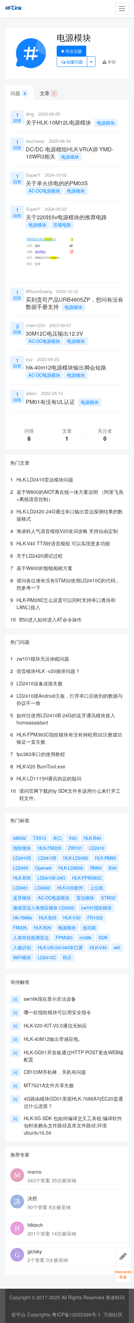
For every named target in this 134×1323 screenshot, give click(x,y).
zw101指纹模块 (96, 907)
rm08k (85, 937)
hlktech (35, 1224)
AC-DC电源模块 (44, 190)
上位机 (96, 887)
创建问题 (74, 62)
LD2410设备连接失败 (39, 683)
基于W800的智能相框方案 (44, 568)
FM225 (20, 927)
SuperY (33, 175)
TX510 (39, 838)
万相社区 (113, 1314)
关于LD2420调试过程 (39, 555)
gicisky (34, 1251)
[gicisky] (17, 1255)
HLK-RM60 (105, 858)
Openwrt (43, 867)
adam (31, 393)
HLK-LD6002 (70, 867)
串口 (57, 838)
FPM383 (64, 937)
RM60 (96, 867)
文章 (47, 93)
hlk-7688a (22, 917)
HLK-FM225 (49, 848)
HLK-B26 (42, 927)
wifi (117, 947)
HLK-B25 (47, 917)
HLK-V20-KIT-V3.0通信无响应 (55, 1025)
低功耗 (89, 927)
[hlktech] (17, 1228)
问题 (18, 93)
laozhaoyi (35, 141)
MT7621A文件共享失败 (49, 1085)
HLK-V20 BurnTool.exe (40, 766)
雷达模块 (85, 897)
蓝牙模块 (22, 897)
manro (34, 1171)
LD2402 (42, 887)
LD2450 (20, 867)
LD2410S (22, 858)
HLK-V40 (98, 947)
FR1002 (95, 917)
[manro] (17, 1175)
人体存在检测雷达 (31, 937)
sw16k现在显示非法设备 (50, 998)
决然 (32, 1198)
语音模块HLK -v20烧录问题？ (48, 671)
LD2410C (47, 957)
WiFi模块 (22, 957)
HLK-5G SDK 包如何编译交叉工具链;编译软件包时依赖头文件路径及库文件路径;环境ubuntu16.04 (73, 1125)
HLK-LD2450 (75, 858)
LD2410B (47, 858)
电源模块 (106, 122)
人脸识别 (22, 947)
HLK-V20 (71, 917)
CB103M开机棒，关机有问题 (55, 1071)
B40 (112, 867)
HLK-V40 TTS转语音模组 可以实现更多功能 (63, 543)
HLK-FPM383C (87, 877)
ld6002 (19, 838)
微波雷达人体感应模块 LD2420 (43, 907)
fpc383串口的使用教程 (40, 754)
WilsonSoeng (39, 291)
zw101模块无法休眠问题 (42, 658)
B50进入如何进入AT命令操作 (50, 619)
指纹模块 (22, 848)
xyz (29, 359)
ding (30, 114)
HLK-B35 (22, 877)
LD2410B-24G (51, 877)
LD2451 (20, 887)
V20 (73, 838)
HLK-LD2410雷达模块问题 (44, 479)
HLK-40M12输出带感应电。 (53, 1038)
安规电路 (62, 224)
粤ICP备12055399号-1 (76, 1314)
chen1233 (35, 325)
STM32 (108, 897)
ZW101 (75, 848)
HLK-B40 (92, 838)
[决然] (17, 1201)
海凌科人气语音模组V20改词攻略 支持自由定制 (67, 530)
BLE (67, 957)
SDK (103, 937)
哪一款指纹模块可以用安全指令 (57, 1012)
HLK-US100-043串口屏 (60, 947)
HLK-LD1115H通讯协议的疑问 (48, 778)
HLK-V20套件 (70, 887)
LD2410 (96, 848)
